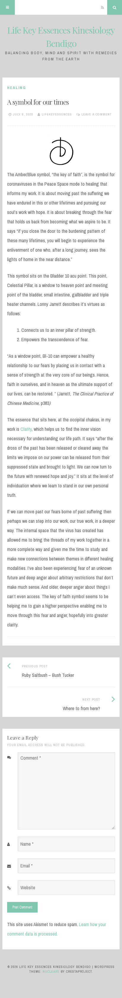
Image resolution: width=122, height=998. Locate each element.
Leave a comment (96, 114)
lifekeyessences (57, 114)
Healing (16, 87)
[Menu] (7, 7)
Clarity (26, 429)
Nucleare (51, 971)
